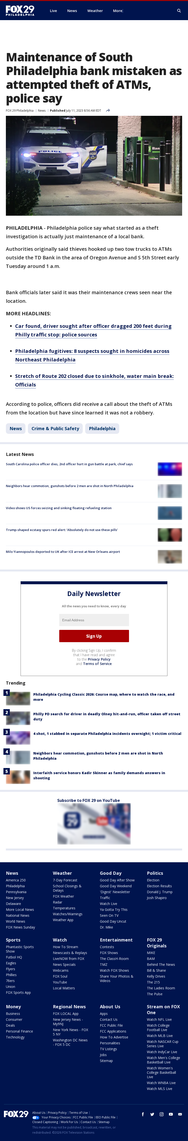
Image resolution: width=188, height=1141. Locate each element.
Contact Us (109, 1019)
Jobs (103, 1054)
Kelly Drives (156, 976)
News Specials (64, 964)
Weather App (63, 919)
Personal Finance (19, 1031)
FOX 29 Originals (156, 943)
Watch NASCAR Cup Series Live (162, 1043)
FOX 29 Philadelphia (20, 110)
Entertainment (116, 940)
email (180, 1114)
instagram (161, 1114)
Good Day (110, 873)
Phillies (11, 974)
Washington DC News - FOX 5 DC (70, 1042)
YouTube (60, 982)
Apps (104, 1013)
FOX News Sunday (20, 927)
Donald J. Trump (160, 891)
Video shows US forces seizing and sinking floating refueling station (59, 508)
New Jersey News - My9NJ (68, 1021)
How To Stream (65, 946)
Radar (57, 902)
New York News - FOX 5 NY (70, 1031)
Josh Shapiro (157, 897)
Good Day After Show (117, 880)
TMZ (103, 964)
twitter (152, 1114)
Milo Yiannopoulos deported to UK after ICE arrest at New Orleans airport (63, 551)
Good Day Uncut (113, 921)
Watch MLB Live (160, 1035)
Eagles (11, 963)
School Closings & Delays (67, 888)
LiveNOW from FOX (68, 958)
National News (17, 915)
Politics (155, 873)
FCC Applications (113, 1031)
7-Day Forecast (65, 880)
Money (13, 1006)
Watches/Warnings (67, 914)
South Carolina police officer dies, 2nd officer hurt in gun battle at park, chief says (69, 464)
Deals (10, 1025)
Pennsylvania (16, 891)
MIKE (151, 952)
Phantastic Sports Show (20, 949)
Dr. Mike (106, 927)
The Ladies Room (161, 988)
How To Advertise (114, 1037)
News (42, 110)
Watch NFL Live (159, 1019)
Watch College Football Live (158, 1027)
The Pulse (155, 994)
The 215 (153, 982)
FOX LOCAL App (66, 1013)
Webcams (61, 970)
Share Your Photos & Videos (116, 978)
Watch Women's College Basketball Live (161, 1072)
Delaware (13, 903)
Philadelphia (102, 428)
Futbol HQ (14, 957)
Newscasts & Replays (70, 952)
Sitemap (106, 1060)
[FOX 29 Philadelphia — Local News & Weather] (22, 10)
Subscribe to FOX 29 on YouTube (88, 800)
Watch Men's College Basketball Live (163, 1059)
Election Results (159, 886)
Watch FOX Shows (114, 970)
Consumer (14, 1019)
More (117, 10)
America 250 (16, 880)
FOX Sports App (18, 992)
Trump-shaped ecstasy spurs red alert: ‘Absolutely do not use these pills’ (62, 530)
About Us (110, 1006)
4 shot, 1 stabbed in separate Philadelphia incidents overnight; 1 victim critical (107, 733)
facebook (143, 1114)
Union (10, 986)
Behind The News (161, 964)
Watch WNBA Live (161, 1082)
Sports (13, 940)
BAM (151, 958)
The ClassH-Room (114, 958)
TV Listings (108, 1049)
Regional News (69, 1006)
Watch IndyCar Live (162, 1051)
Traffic (105, 897)
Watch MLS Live (159, 1088)
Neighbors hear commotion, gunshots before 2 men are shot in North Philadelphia (69, 486)
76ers (10, 980)
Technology (15, 1037)
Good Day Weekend (116, 886)
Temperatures (64, 908)
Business (13, 1013)
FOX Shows (109, 952)
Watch (60, 940)
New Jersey (15, 897)
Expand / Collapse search (179, 11)
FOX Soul (60, 976)
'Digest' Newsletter (115, 891)
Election (153, 880)
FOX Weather (63, 896)
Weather (62, 873)
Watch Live (108, 903)
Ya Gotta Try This (114, 909)
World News (15, 921)
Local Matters (64, 988)
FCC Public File (111, 1025)
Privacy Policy (99, 659)
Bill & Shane (156, 970)
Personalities (110, 1043)
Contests (107, 946)
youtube (171, 1114)
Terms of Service (97, 663)
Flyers (10, 969)
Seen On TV (109, 915)
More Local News (20, 909)
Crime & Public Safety (55, 428)
